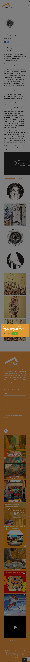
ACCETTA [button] (15, 333)
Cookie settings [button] (6, 333)
